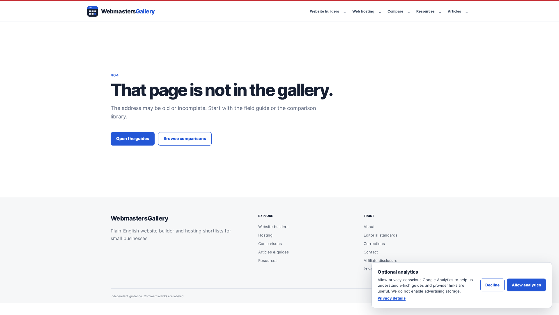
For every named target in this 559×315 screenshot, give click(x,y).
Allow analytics (526, 285)
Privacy (370, 269)
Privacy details (392, 298)
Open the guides (132, 138)
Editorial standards (380, 235)
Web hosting (363, 11)
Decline (492, 285)
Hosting (265, 235)
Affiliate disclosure (380, 260)
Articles (454, 11)
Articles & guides (273, 252)
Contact (371, 252)
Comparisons (270, 243)
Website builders (324, 11)
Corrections (374, 243)
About (369, 226)
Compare (395, 11)
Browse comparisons (185, 138)
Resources (425, 11)
